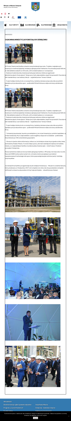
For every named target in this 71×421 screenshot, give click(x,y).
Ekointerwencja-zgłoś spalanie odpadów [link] (17, 404)
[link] (35, 7)
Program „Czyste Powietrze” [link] (13, 408)
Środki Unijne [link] (8, 411)
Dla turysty (14, 25)
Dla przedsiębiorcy (46, 25)
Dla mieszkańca (30, 25)
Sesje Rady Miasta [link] (42, 404)
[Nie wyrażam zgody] (69, 416)
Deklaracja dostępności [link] (44, 411)
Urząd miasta (62, 25)
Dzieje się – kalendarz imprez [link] (45, 408)
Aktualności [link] (8, 401)
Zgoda (35, 418)
